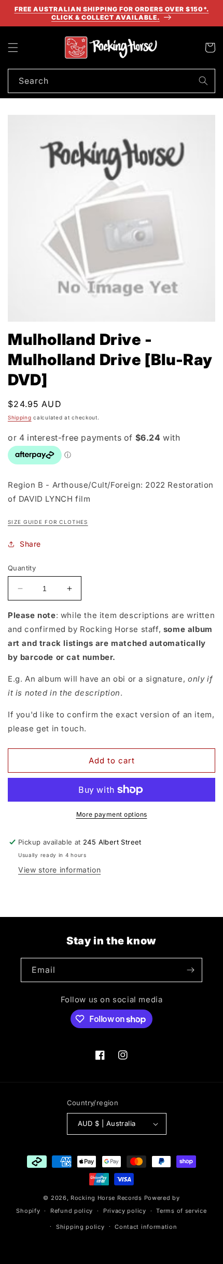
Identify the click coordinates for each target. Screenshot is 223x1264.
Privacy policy (124, 1210)
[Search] (203, 80)
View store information (59, 869)
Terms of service (181, 1210)
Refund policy (71, 1210)
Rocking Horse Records (106, 1197)
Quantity (22, 568)
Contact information (146, 1226)
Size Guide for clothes (48, 522)
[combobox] (111, 81)
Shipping (20, 417)
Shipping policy (80, 1226)
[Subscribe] (190, 970)
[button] (13, 47)
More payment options (111, 814)
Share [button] (30, 543)
